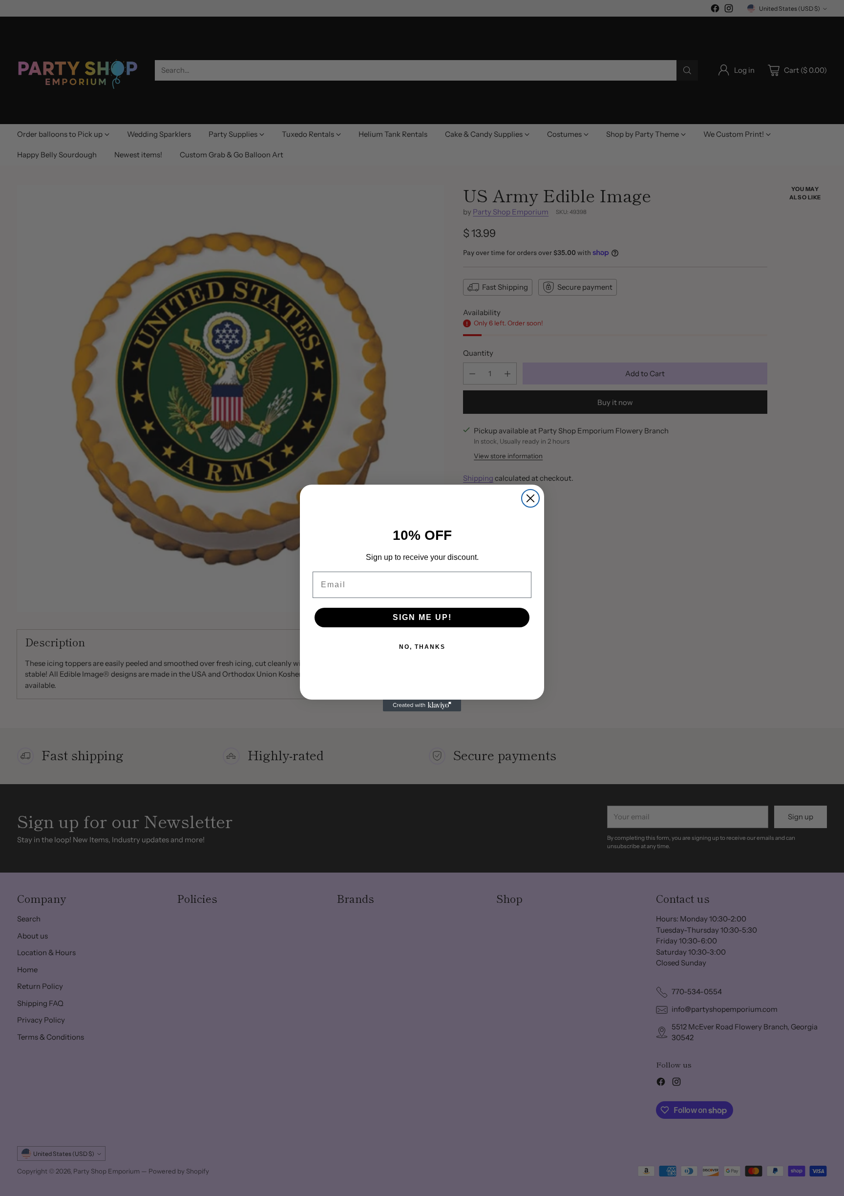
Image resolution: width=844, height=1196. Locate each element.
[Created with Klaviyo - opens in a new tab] (422, 705)
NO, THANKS (422, 646)
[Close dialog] (530, 498)
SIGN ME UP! (422, 617)
